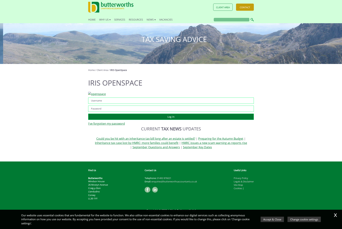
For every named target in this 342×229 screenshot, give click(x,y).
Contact (245, 7)
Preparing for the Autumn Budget (220, 139)
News (150, 19)
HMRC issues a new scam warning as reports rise (214, 143)
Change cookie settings (304, 219)
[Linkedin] (156, 192)
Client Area (223, 7)
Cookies (238, 188)
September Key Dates (197, 147)
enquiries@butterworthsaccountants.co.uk (174, 181)
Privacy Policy (241, 178)
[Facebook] (148, 192)
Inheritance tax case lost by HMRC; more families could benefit (136, 143)
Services (119, 19)
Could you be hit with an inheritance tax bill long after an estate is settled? (145, 139)
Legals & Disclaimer (244, 181)
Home (92, 19)
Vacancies (166, 19)
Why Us (104, 19)
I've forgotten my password (106, 124)
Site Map (238, 184)
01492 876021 (164, 178)
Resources (136, 19)
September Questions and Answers (156, 147)
